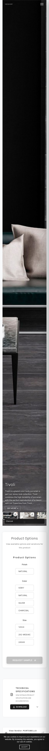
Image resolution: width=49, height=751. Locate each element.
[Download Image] (15, 514)
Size (25, 620)
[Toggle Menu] (42, 4)
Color (24, 581)
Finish (24, 564)
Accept (24, 747)
